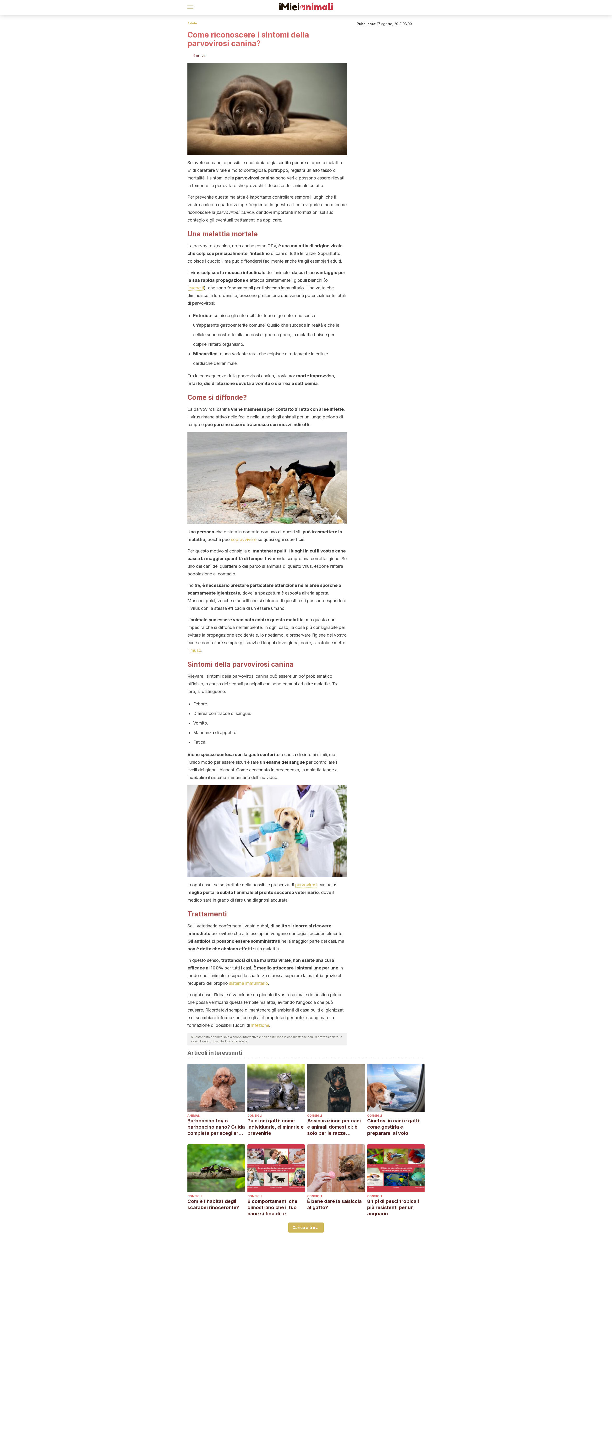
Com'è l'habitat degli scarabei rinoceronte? (213, 1204)
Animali (194, 1115)
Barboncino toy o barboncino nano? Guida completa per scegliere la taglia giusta (216, 1127)
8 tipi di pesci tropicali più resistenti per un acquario (393, 1207)
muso (196, 650)
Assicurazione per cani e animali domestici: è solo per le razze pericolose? (334, 1127)
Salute (192, 23)
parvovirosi (306, 884)
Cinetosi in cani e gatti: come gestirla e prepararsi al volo (394, 1127)
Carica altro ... (306, 1227)
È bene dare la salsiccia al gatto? (334, 1204)
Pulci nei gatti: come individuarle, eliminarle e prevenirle (275, 1127)
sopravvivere (244, 539)
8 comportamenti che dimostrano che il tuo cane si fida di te (272, 1207)
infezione (260, 1025)
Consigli (254, 1115)
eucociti (196, 287)
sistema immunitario (248, 983)
